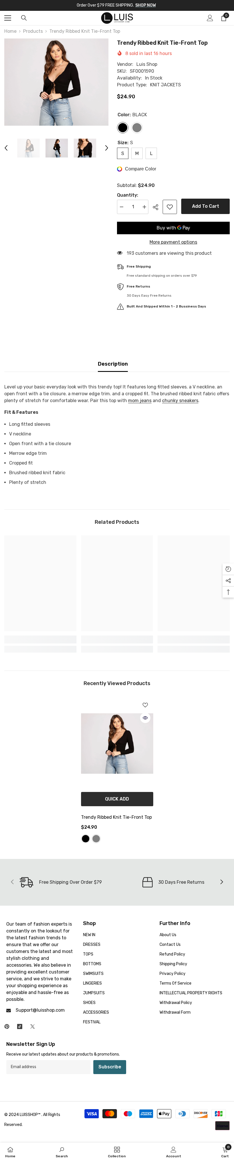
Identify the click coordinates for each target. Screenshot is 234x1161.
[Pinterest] (7, 1026)
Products (33, 31)
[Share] (158, 207)
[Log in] (210, 18)
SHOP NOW (145, 5)
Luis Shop (146, 64)
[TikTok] (19, 1026)
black (85, 838)
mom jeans (140, 400)
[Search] (24, 18)
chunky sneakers (180, 400)
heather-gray (96, 838)
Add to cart (205, 206)
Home (10, 31)
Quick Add (117, 799)
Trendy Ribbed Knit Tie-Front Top (116, 817)
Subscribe (109, 1067)
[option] (56, 82)
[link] (40, 639)
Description (113, 364)
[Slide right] (221, 882)
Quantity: (127, 195)
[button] (6, 148)
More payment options (173, 242)
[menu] (7, 18)
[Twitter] (32, 1026)
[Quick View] (145, 718)
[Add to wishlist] (170, 207)
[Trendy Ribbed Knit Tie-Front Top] (117, 744)
